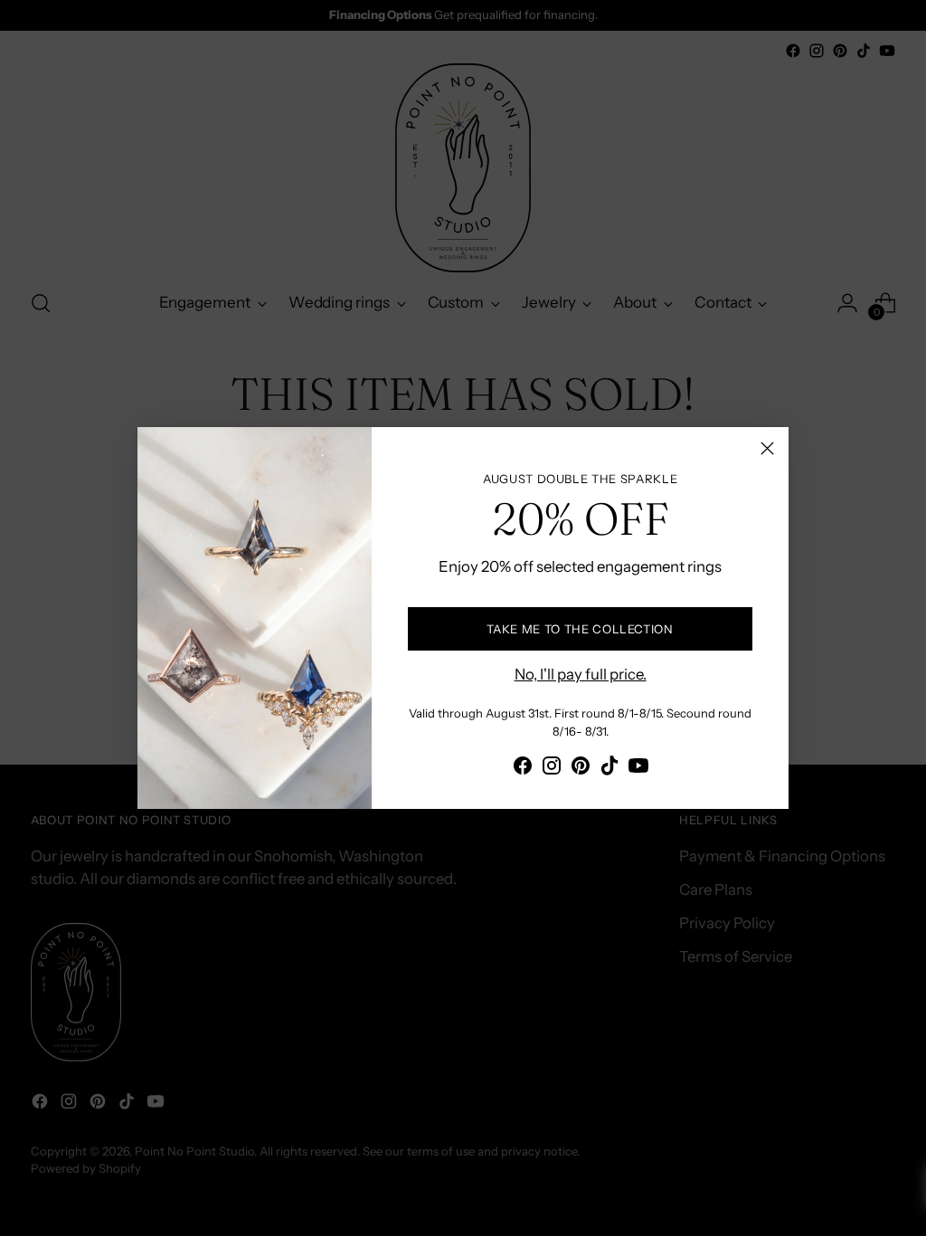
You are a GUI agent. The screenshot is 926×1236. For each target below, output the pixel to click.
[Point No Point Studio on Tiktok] (609, 769)
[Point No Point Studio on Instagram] (551, 769)
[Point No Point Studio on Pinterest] (580, 769)
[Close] (767, 448)
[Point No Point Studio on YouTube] (638, 769)
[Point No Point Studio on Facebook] (523, 769)
